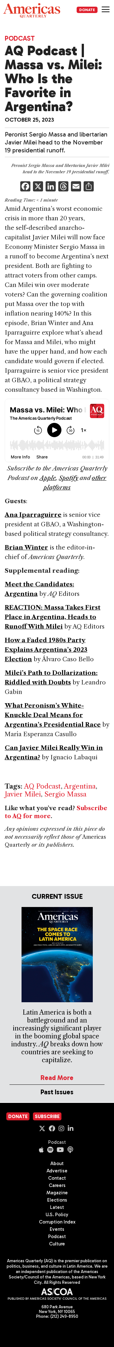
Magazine (57, 1193)
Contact (57, 1178)
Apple (48, 478)
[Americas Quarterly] (31, 10)
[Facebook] (25, 187)
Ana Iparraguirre (33, 514)
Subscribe (47, 1116)
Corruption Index (57, 1222)
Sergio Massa (65, 794)
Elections (57, 1200)
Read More (57, 1078)
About (57, 1163)
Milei (53, 626)
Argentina (80, 786)
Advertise (57, 1171)
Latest (57, 1207)
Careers (57, 1185)
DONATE (87, 10)
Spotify (68, 478)
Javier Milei (23, 794)
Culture (57, 1244)
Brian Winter (26, 547)
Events (57, 1229)
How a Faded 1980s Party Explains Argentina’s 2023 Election (46, 650)
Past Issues (57, 1092)
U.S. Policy (57, 1214)
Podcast (20, 38)
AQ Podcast (42, 786)
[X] (38, 187)
